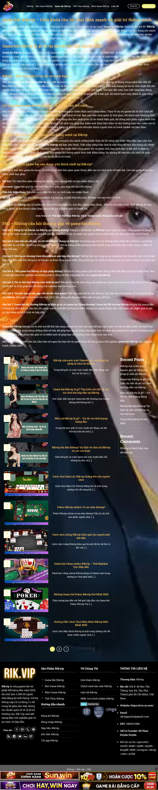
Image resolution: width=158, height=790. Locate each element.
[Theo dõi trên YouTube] (19, 736)
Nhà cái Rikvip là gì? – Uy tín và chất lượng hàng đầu (81, 420)
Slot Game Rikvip (44, 6)
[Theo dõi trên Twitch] (31, 736)
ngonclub (142, 741)
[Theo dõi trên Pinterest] (33, 729)
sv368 (131, 753)
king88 (124, 749)
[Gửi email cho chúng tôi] (22, 729)
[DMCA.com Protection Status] (90, 704)
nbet (124, 753)
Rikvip (30, 6)
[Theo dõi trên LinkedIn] (14, 736)
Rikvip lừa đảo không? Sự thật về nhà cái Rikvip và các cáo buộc (81, 449)
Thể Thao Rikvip (81, 6)
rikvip (152, 749)
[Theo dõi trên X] (16, 729)
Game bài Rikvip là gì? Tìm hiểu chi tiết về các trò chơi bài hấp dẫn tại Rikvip (81, 391)
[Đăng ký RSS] (8, 736)
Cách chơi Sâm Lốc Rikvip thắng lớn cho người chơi (81, 478)
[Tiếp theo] (66, 649)
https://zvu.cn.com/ (142, 705)
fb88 (132, 749)
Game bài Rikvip (63, 6)
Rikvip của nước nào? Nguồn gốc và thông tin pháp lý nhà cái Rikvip (81, 362)
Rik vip (80, 769)
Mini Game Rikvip (100, 6)
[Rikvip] (12, 6)
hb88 (132, 745)
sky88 (148, 745)
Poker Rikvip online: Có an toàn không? (81, 507)
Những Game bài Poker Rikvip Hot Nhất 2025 (81, 594)
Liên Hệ (115, 6)
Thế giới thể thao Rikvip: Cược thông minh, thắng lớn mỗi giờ (87, 215)
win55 (123, 745)
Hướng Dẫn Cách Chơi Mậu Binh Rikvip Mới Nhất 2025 (81, 623)
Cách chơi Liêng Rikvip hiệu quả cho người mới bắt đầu (81, 536)
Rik (89, 769)
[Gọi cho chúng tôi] (28, 729)
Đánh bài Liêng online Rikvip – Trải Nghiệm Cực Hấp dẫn (81, 565)
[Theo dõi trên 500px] (25, 736)
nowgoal (142, 749)
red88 (140, 745)
